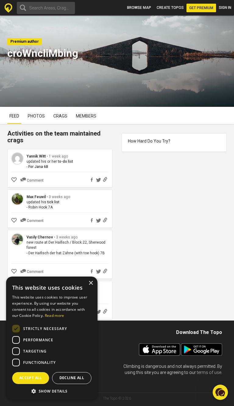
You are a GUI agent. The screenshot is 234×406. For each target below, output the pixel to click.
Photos (36, 116)
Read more (54, 315)
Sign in (225, 7)
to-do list (65, 161)
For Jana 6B (38, 167)
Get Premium (201, 8)
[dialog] (52, 338)
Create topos (170, 7)
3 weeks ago (59, 197)
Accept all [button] (30, 377)
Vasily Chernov (40, 237)
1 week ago (58, 156)
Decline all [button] (71, 377)
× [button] (90, 283)
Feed (14, 116)
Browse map (139, 7)
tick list (53, 202)
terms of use (209, 372)
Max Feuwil (36, 197)
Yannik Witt (36, 156)
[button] (51, 391)
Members (86, 116)
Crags (60, 116)
